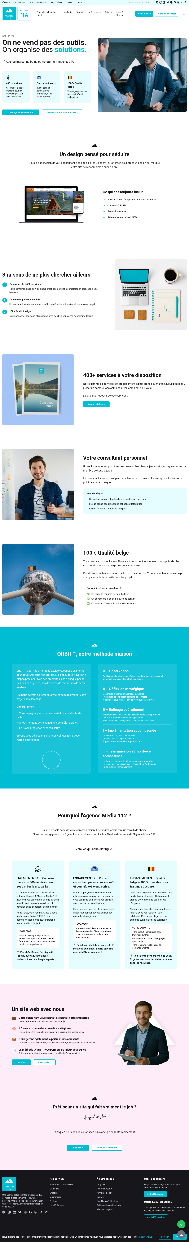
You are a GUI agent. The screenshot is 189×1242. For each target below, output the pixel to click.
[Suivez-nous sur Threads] (178, 2)
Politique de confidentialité (109, 1205)
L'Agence (101, 1184)
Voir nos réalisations (107, 1148)
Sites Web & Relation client (62, 1184)
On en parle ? (44, 1062)
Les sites (21, 1062)
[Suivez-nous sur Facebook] (157, 2)
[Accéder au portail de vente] (181, 1234)
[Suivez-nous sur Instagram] (160, 2)
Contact (100, 1197)
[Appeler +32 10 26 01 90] (181, 1224)
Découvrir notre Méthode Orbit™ (62, 112)
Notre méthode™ (104, 1193)
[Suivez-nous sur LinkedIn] (164, 2)
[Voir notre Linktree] (185, 2)
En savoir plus (145, 1237)
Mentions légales (105, 1209)
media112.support (155, 1194)
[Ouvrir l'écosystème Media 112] (184, 14)
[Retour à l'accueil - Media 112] (16, 14)
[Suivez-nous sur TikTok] (182, 2)
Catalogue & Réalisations (20, 112)
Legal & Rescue (57, 1205)
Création (54, 1193)
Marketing (54, 1189)
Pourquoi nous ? (104, 1189)
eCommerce (55, 1197)
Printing (53, 1201)
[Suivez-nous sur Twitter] (168, 2)
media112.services (156, 1217)
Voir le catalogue (96, 404)
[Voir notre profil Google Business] (175, 2)
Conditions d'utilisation (107, 1201)
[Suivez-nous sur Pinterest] (171, 2)
